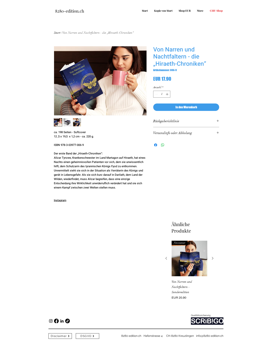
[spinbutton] (161, 94)
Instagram (60, 200)
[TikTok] (67, 321)
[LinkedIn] (62, 321)
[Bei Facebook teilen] (155, 145)
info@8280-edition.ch (209, 336)
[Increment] (167, 94)
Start (57, 33)
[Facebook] (56, 321)
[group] (189, 273)
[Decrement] (156, 94)
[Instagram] (50, 321)
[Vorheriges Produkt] (166, 258)
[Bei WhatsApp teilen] (162, 145)
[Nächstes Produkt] (212, 258)
